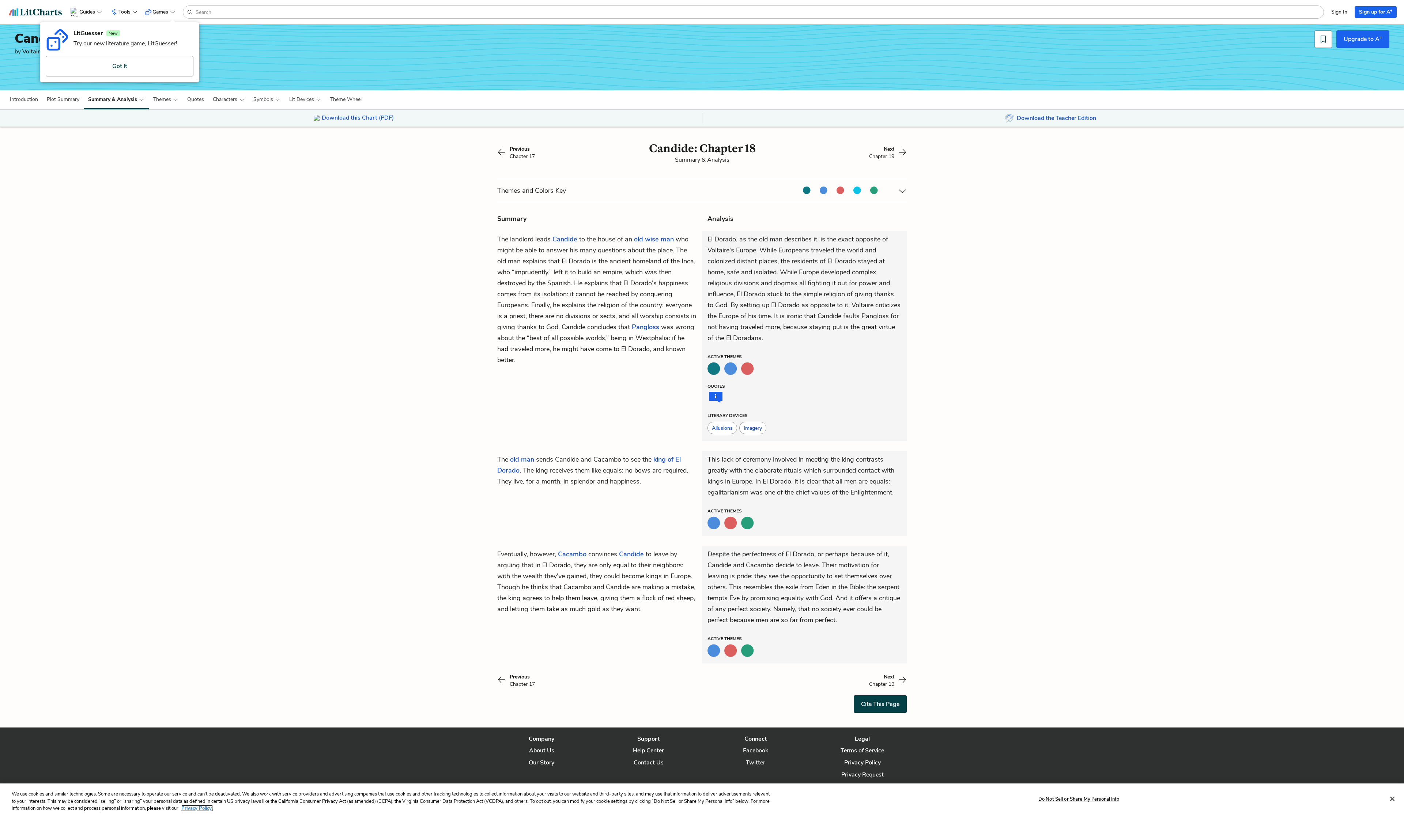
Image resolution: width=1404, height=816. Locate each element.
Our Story (541, 763)
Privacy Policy (862, 763)
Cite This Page (880, 704)
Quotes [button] (195, 99)
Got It (119, 66)
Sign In (1339, 11)
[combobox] (759, 12)
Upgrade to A (1363, 38)
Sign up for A (1375, 11)
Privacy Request (862, 775)
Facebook (755, 751)
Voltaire (32, 52)
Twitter (755, 763)
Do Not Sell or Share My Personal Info (1078, 799)
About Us (541, 751)
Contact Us (649, 763)
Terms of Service (862, 751)
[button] (24, 99)
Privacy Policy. (197, 808)
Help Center (648, 751)
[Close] (1392, 799)
